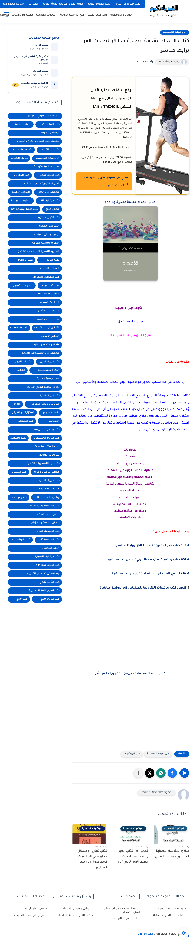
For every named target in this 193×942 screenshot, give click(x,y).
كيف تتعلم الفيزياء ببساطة (167, 915)
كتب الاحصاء (25, 260)
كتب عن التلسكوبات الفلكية (43, 463)
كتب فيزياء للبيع (50, 599)
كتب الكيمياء (26, 421)
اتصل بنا (33, 4)
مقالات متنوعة (51, 285)
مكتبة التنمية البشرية (47, 319)
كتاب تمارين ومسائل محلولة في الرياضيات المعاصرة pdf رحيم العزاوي (92, 859)
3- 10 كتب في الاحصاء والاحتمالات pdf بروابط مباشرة (150, 574)
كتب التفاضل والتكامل (46, 277)
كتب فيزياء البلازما (49, 480)
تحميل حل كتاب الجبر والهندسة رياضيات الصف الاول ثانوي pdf (133, 856)
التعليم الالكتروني (22, 285)
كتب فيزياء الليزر (50, 361)
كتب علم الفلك (97, 15)
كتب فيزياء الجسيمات (46, 438)
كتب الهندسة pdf (49, 539)
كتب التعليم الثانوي (48, 311)
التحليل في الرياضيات (47, 327)
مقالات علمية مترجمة (47, 166)
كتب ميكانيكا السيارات (46, 556)
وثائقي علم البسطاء (47, 497)
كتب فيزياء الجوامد (48, 395)
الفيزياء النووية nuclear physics (41, 183)
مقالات (21, 370)
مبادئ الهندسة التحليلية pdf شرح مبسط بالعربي (172, 853)
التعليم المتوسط (21, 200)
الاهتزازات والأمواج (23, 412)
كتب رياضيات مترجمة (47, 429)
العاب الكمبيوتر (50, 548)
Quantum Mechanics (47, 446)
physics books (51, 412)
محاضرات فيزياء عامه (47, 472)
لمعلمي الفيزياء (50, 133)
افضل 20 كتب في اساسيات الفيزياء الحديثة (122, 910)
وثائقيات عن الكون (49, 192)
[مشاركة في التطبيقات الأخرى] (138, 773)
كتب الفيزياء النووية (125, 918)
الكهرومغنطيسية (49, 370)
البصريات (54, 421)
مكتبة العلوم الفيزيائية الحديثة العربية (63, 4)
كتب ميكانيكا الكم (49, 200)
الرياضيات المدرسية (174, 32)
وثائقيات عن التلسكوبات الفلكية (41, 353)
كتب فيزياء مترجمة (48, 489)
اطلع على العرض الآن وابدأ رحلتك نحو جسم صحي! (106, 181)
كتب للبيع (22, 599)
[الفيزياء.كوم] (164, 11)
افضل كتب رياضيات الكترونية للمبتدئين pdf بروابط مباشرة (143, 588)
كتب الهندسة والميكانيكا (45, 506)
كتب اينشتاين (18, 472)
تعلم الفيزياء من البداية (128, 4)
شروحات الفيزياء (49, 455)
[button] (172, 773)
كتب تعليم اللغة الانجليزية (44, 590)
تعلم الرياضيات (21, 539)
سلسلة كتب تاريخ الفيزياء (44, 116)
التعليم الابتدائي (50, 336)
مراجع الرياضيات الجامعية (29, 915)
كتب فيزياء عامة (22, 149)
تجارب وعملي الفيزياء (47, 234)
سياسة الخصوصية (13, 4)
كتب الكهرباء (21, 175)
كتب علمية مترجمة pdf (24, 209)
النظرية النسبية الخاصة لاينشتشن (39, 251)
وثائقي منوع (53, 209)
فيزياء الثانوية (19, 158)
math (17, 404)
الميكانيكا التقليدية (49, 294)
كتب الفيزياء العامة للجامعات (74, 915)
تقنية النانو (53, 260)
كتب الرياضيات (132, 754)
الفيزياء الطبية (19, 327)
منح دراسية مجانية (72, 15)
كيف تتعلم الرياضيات (32, 908)
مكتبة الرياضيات (22, 15)
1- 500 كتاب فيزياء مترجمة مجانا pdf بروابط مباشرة (151, 545)
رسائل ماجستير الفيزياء (45, 522)
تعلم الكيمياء (18, 438)
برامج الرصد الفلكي (48, 514)
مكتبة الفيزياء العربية (99, 4)
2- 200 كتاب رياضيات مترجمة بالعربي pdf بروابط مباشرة (148, 559)
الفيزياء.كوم (145, 934)
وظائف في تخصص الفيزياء (43, 573)
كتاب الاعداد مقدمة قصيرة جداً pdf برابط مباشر (130, 673)
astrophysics (19, 497)
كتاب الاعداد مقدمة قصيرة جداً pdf (130, 202)
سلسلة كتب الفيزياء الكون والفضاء (38, 141)
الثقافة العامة (23, 124)
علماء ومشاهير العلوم (46, 344)
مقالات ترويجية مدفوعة (45, 404)
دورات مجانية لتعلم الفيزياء (43, 387)
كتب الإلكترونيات (22, 361)
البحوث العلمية (46, 15)
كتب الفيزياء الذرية (49, 217)
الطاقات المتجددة (49, 302)
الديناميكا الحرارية (49, 226)
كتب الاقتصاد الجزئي (48, 531)
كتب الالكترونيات (50, 175)
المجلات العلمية (50, 268)
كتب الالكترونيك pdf (48, 565)
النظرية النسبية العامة (46, 243)
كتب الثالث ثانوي (50, 582)
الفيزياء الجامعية (121, 15)
